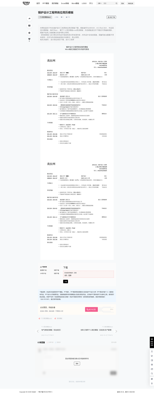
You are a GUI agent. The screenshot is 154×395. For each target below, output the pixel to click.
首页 (38, 3)
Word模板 (75, 3)
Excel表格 (65, 3)
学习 (91, 3)
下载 (65, 281)
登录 (122, 3)
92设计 (33, 392)
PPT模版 (46, 3)
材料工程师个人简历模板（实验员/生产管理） (97, 330)
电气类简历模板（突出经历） (51, 330)
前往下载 (112, 17)
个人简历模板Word (45, 17)
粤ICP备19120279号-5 (45, 392)
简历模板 (55, 3)
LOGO (84, 3)
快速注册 (130, 3)
